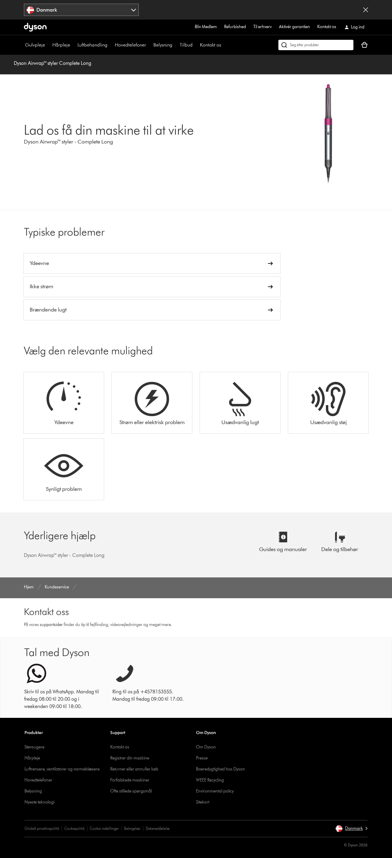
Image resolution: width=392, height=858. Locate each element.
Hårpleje (61, 45)
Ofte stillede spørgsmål (131, 791)
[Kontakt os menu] (224, 45)
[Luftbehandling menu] (110, 45)
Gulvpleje (35, 45)
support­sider (51, 624)
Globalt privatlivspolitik (41, 828)
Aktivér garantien (294, 26)
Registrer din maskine (129, 758)
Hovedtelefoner (130, 45)
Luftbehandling (92, 45)
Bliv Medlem (206, 26)
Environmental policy (215, 791)
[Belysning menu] (175, 45)
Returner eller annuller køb (134, 769)
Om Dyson (206, 747)
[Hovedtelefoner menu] (149, 45)
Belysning (162, 45)
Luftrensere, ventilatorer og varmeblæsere (62, 769)
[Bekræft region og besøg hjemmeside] (365, 9)
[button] (351, 828)
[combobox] (81, 10)
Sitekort (202, 802)
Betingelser (132, 828)
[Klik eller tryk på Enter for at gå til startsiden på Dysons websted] (35, 27)
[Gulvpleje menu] (48, 45)
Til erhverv (262, 26)
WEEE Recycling (210, 780)
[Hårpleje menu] (73, 45)
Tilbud (186, 45)
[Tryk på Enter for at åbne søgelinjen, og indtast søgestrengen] (315, 45)
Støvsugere (34, 747)
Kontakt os (326, 26)
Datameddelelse (158, 828)
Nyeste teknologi (39, 802)
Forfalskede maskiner (129, 780)
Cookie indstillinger (104, 828)
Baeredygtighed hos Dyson (220, 769)
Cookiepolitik (74, 828)
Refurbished (235, 26)
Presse (202, 758)
